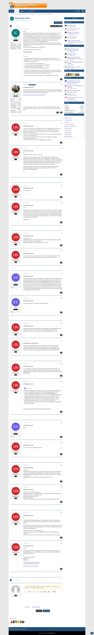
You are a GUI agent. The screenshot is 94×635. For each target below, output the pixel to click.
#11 (61, 323)
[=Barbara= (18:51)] (66, 74)
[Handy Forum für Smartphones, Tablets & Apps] (47, 5)
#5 (61, 185)
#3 (61, 123)
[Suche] (83, 11)
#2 (61, 84)
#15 (61, 422)
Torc (68, 26)
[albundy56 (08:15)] (75, 74)
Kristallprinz (80, 112)
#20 (61, 543)
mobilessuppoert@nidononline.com (31, 563)
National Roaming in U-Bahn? (73, 67)
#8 (61, 250)
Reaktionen (13, 98)
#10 (61, 298)
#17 (61, 465)
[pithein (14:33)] (71, 74)
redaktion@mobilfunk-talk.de (51, 75)
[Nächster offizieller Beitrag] (57, 112)
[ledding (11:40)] (73, 74)
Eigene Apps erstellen (71, 25)
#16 (61, 442)
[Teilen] (61, 26)
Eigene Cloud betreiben (72, 37)
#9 (61, 273)
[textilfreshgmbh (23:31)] (78, 74)
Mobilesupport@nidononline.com (30, 496)
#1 (61, 29)
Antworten (46, 611)
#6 (61, 202)
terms (24, 427)
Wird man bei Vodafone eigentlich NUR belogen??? (34, 95)
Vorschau (39, 611)
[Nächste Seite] (18, 26)
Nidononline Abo (70, 94)
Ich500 (18, 20)
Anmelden (77, 11)
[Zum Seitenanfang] (92, 633)
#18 (61, 487)
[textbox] (42, 599)
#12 (61, 340)
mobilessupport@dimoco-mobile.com (31, 562)
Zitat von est (29, 388)
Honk (68, 51)
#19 (61, 512)
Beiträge (12, 42)
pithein (68, 30)
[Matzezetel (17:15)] (68, 74)
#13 (61, 363)
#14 (61, 381)
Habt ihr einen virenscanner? (73, 28)
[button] (27, 607)
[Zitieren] (61, 79)
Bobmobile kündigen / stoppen (74, 90)
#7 (61, 233)
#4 (61, 148)
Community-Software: (47, 633)
